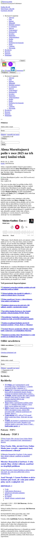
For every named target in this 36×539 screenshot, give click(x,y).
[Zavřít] (1, 119)
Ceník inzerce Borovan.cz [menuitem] (13, 491)
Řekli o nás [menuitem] (8, 494)
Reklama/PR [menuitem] (13, 32)
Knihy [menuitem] (11, 41)
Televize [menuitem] (11, 17)
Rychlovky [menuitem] (8, 50)
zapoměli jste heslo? (13, 134)
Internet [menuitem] (11, 21)
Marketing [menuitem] (12, 35)
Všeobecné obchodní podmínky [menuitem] (15, 493)
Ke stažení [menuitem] (8, 496)
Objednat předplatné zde (8, 352)
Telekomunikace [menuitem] (14, 37)
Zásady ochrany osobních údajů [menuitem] (15, 498)
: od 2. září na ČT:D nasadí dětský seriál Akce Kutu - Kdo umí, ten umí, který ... (19, 417)
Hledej (3, 144)
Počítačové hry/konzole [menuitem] (16, 43)
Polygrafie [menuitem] (12, 48)
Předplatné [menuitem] (8, 55)
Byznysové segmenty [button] (11, 16)
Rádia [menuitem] (10, 44)
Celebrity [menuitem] (12, 46)
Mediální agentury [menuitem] (14, 25)
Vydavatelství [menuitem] (13, 30)
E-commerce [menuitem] (13, 26)
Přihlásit (3, 134)
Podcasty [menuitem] (7, 53)
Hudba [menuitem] (11, 39)
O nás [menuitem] (6, 489)
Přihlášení (13, 72)
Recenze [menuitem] (7, 52)
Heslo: (3, 130)
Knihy (3, 163)
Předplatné (5, 72)
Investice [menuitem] (11, 34)
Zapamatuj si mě (8, 136)
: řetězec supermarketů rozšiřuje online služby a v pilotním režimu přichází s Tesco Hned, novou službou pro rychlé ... (19, 404)
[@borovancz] (8, 70)
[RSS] (3, 70)
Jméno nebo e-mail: (7, 127)
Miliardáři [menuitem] (12, 23)
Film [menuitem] (10, 19)
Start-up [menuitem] (11, 28)
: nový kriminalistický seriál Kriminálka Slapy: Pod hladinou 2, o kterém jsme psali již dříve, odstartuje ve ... (19, 386)
